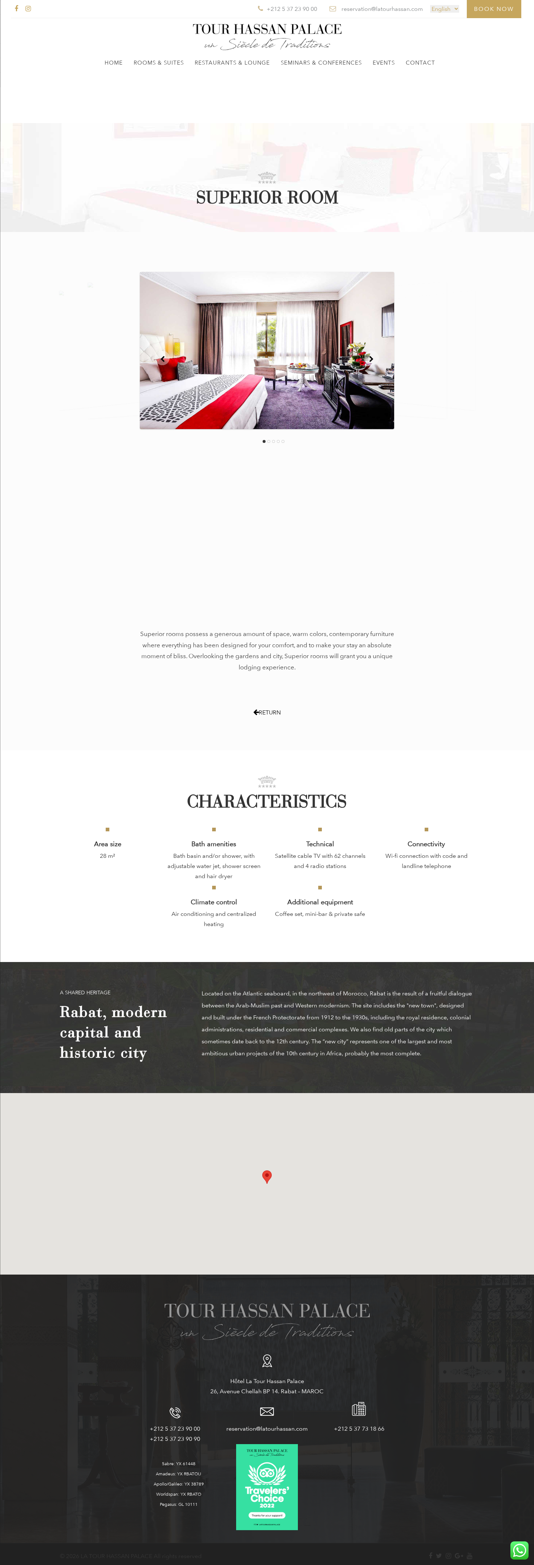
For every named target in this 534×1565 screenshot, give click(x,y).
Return (270, 712)
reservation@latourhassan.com (267, 1428)
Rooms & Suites (159, 63)
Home (114, 63)
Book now (494, 8)
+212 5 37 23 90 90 (175, 1438)
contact (420, 63)
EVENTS (384, 63)
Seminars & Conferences (321, 63)
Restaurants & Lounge (232, 63)
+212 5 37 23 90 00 (175, 1428)
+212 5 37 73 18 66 (359, 1428)
